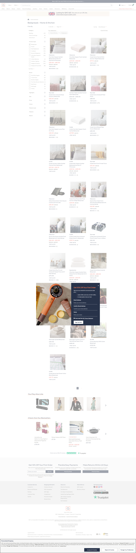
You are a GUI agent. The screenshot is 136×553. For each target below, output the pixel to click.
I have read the (84, 318)
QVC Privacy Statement (87, 318)
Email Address (77, 300)
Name (75, 312)
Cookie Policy (63, 546)
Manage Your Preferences (127, 550)
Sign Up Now (78, 322)
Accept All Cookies (92, 550)
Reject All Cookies (109, 550)
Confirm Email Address (79, 306)
